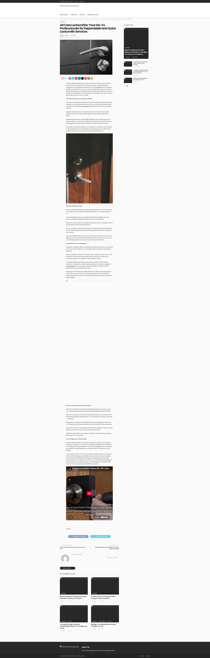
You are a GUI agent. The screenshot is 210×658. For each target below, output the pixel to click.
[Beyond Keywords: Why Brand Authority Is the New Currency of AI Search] (74, 585)
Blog (76, 1)
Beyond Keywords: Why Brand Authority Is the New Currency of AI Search (73, 597)
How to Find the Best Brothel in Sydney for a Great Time (73, 548)
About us (148, 656)
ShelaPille (66, 35)
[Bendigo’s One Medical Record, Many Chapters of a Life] (105, 613)
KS (69, 529)
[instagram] (149, 1)
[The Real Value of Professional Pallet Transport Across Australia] (105, 585)
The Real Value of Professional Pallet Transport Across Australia (103, 597)
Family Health (64, 15)
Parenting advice (92, 15)
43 (118, 628)
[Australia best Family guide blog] (69, 646)
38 (87, 630)
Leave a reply (67, 568)
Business (63, 21)
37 (118, 600)
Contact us (81, 1)
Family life (74, 15)
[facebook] (143, 1)
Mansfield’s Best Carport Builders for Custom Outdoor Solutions (107, 548)
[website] (71, 558)
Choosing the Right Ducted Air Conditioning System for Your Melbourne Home (73, 626)
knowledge (71, 266)
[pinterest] (147, 1)
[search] (148, 15)
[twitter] (145, 1)
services (107, 460)
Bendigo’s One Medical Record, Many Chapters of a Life (103, 625)
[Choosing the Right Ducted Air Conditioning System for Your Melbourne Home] (74, 613)
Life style (82, 15)
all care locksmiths (84, 106)
